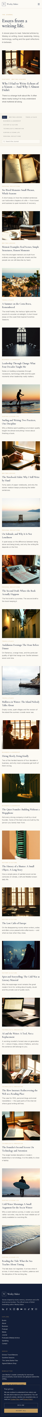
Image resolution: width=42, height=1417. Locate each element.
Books (4, 1320)
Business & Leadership (12, 121)
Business (5, 1326)
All (4, 117)
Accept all (21, 1410)
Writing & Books (15, 117)
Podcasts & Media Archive (11, 1338)
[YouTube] (25, 1309)
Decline (21, 1405)
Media (4, 1332)
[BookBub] (36, 1309)
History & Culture (10, 124)
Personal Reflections (12, 136)
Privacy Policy (28, 1399)
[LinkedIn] (3, 1309)
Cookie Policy (15, 1399)
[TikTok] (29, 1309)
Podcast (5, 1329)
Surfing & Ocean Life (11, 132)
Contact (4, 1343)
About (4, 1323)
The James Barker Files (10, 1360)
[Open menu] (39, 4)
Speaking (5, 1341)
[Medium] (21, 1309)
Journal (4, 1335)
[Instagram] (14, 1309)
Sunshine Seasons (8, 1357)
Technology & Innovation (13, 128)
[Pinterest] (18, 1309)
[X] (10, 1309)
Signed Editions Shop (9, 1363)
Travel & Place (31, 117)
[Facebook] (7, 1309)
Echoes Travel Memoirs (10, 1355)
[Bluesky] (32, 1309)
